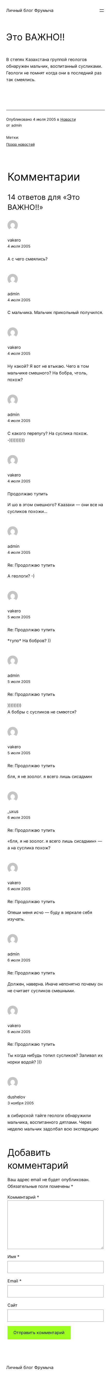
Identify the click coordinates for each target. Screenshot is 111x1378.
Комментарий (23, 1197)
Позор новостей (20, 144)
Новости (68, 119)
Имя (13, 1256)
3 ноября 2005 (20, 1103)
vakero (14, 240)
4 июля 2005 (18, 246)
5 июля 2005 (18, 617)
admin (13, 293)
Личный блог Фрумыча (29, 10)
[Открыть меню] (102, 10)
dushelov (16, 1096)
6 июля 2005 (18, 817)
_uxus (12, 811)
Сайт (12, 1305)
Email (14, 1280)
